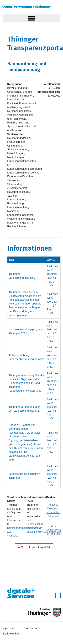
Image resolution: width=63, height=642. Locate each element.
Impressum (8, 628)
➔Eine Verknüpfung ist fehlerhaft (53, 530)
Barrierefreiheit (10, 633)
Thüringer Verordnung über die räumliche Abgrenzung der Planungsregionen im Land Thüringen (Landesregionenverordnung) (26, 383)
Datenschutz (31, 628)
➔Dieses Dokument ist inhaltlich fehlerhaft (53, 510)
